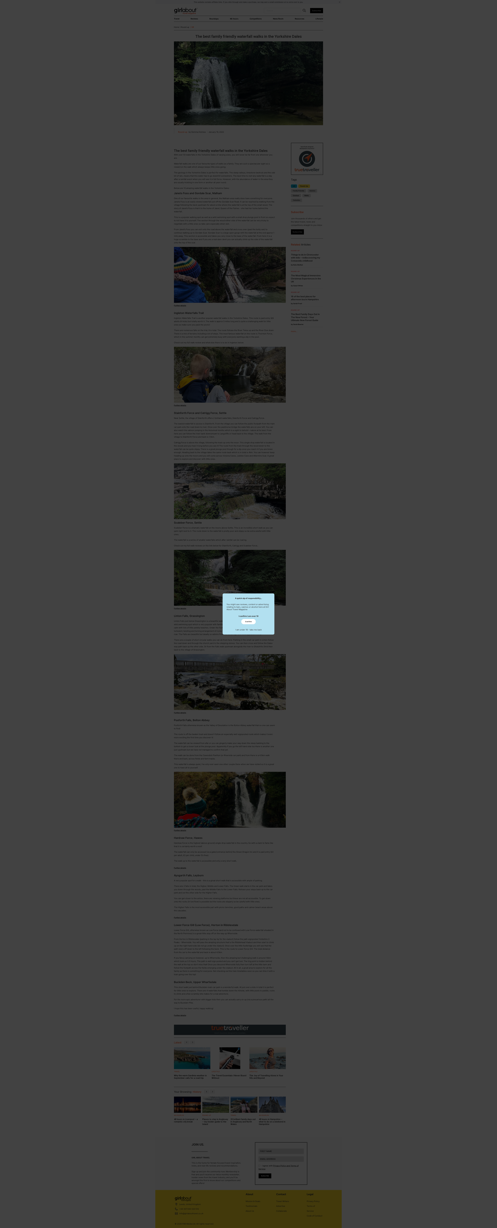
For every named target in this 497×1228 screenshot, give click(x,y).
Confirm (248, 622)
